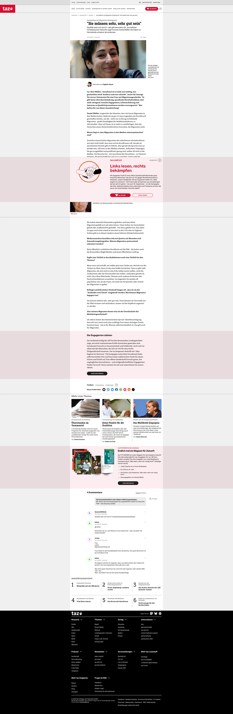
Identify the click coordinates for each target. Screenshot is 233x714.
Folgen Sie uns (144, 613)
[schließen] (160, 160)
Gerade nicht (153, 160)
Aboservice (98, 685)
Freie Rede (75, 668)
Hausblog (121, 627)
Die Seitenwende (123, 630)
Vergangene (122, 665)
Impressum (139, 702)
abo (142, 624)
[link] (73, 9)
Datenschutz (129, 702)
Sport (73, 636)
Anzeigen (74, 692)
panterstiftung (146, 636)
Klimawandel (99, 642)
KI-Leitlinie (156, 699)
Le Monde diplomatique (149, 663)
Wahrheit (74, 645)
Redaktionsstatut (131, 699)
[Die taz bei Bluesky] (155, 614)
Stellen (120, 633)
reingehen (74, 671)
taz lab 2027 (122, 668)
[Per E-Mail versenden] (103, 389)
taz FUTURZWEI (146, 660)
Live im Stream (123, 662)
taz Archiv (144, 665)
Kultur (73, 633)
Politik (73, 624)
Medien (91, 15)
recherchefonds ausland (149, 633)
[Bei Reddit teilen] (129, 389)
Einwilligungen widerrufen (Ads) (128, 705)
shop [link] (88, 2)
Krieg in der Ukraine (101, 639)
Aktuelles (121, 624)
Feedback (98, 683)
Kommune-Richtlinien (145, 699)
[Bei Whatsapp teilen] (120, 389)
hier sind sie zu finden (108, 503)
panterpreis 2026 (147, 639)
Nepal (97, 624)
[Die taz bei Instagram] (160, 614)
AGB (144, 702)
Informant (121, 702)
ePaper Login (99, 688)
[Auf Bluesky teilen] (112, 389)
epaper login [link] (156, 2)
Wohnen (97, 630)
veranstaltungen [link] (81, 2)
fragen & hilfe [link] (95, 2)
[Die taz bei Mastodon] (151, 614)
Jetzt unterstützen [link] (97, 373)
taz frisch (98, 659)
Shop (73, 689)
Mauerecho (75, 665)
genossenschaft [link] (147, 2)
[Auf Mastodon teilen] (108, 389)
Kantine (74, 686)
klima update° (76, 662)
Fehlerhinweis (109, 385)
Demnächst (122, 656)
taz (76, 613)
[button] (160, 8)
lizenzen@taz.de (84, 702)
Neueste (138, 493)
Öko (72, 627)
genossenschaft (146, 627)
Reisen (73, 683)
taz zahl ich (145, 630)
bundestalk (75, 656)
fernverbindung (76, 659)
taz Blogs (144, 657)
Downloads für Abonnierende (105, 691)
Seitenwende (151, 702)
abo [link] (140, 2)
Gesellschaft (83, 15)
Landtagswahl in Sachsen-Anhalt (103, 634)
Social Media (99, 627)
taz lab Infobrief (100, 665)
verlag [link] (73, 2)
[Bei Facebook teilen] (116, 389)
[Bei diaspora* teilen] (124, 389)
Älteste (144, 493)
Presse (120, 636)
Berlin (73, 639)
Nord (73, 642)
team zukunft (99, 656)
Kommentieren (99, 385)
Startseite (74, 15)
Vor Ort (120, 659)
